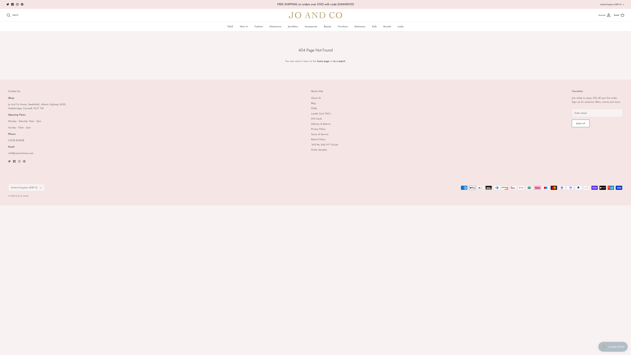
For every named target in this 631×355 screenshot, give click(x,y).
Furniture (343, 26)
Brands (387, 26)
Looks (401, 26)
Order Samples (319, 150)
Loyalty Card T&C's (321, 113)
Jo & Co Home (22, 195)
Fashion (259, 26)
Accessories (311, 26)
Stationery (359, 26)
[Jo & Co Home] (315, 15)
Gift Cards (316, 118)
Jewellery (293, 26)
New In (244, 26)
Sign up (580, 123)
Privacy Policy (318, 129)
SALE (230, 26)
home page (323, 61)
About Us (316, 98)
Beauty (327, 26)
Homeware (275, 26)
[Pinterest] (22, 4)
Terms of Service (319, 134)
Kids (374, 26)
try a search (339, 61)
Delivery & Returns (321, 124)
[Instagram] (17, 4)
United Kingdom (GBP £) (610, 4)
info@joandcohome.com (21, 153)
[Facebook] (12, 4)
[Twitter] (8, 4)
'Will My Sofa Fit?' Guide (324, 144)
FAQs (314, 108)
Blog (313, 103)
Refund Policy (318, 139)
